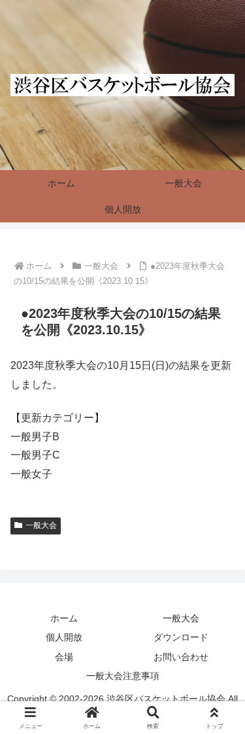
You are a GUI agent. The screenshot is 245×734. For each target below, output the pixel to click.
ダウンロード (181, 637)
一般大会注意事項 (122, 676)
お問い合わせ (181, 657)
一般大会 (41, 525)
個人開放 (64, 637)
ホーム (64, 618)
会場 (64, 657)
